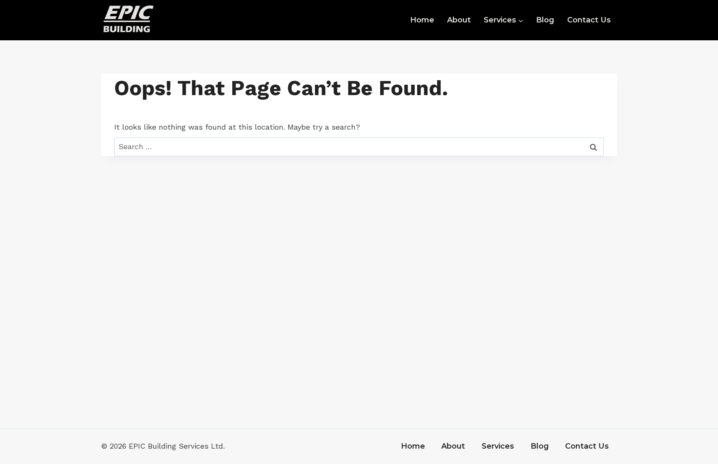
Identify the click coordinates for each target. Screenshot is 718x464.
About (459, 20)
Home (422, 20)
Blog (545, 20)
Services (498, 446)
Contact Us (589, 20)
